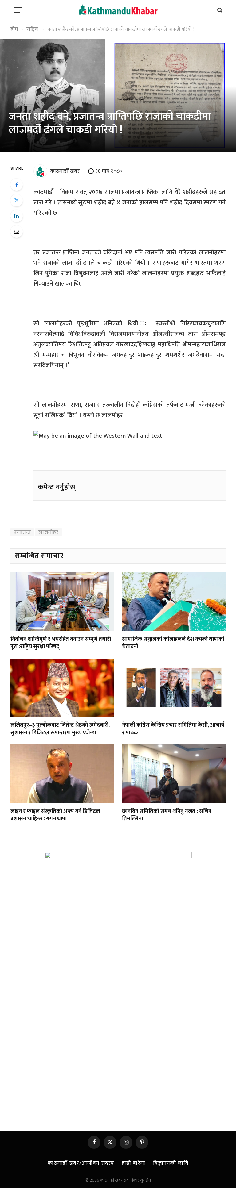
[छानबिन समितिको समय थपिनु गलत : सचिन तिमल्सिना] (174, 773)
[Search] (219, 10)
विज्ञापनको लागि (170, 1163)
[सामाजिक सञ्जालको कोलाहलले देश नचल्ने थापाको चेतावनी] (174, 601)
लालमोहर (48, 532)
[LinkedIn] (16, 216)
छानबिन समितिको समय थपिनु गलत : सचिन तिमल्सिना (166, 815)
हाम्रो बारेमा (133, 1163)
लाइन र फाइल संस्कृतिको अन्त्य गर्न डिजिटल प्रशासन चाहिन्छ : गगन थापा (55, 815)
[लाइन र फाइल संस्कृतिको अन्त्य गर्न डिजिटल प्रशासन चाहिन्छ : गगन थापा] (62, 773)
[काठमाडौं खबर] (118, 10)
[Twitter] (16, 200)
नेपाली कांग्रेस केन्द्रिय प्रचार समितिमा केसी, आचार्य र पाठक (173, 728)
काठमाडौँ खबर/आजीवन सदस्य (81, 1163)
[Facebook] (16, 185)
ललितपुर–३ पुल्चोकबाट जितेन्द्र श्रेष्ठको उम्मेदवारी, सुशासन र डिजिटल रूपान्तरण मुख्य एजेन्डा (60, 728)
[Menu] (18, 10)
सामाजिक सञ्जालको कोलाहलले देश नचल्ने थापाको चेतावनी (173, 643)
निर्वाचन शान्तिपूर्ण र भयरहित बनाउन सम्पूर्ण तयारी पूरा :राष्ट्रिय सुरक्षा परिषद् (60, 643)
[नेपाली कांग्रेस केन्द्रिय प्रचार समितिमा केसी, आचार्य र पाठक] (174, 688)
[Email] (16, 231)
